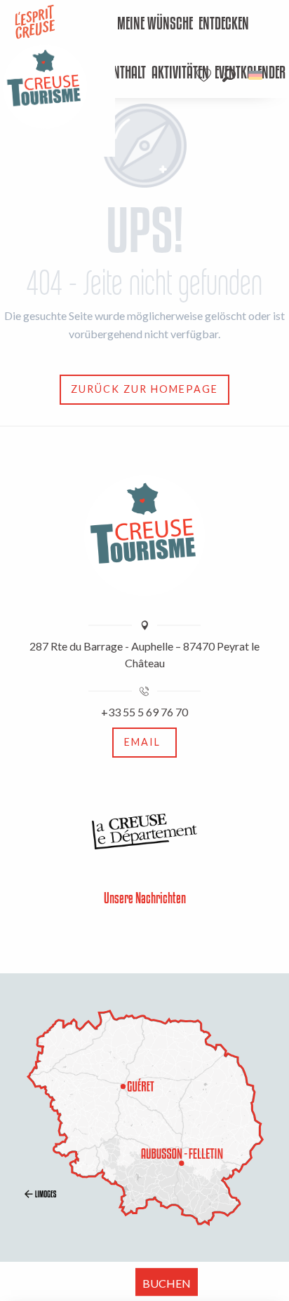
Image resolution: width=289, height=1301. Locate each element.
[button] (229, 75)
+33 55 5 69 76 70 (144, 711)
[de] (256, 75)
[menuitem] (155, 24)
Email (142, 742)
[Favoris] (205, 75)
